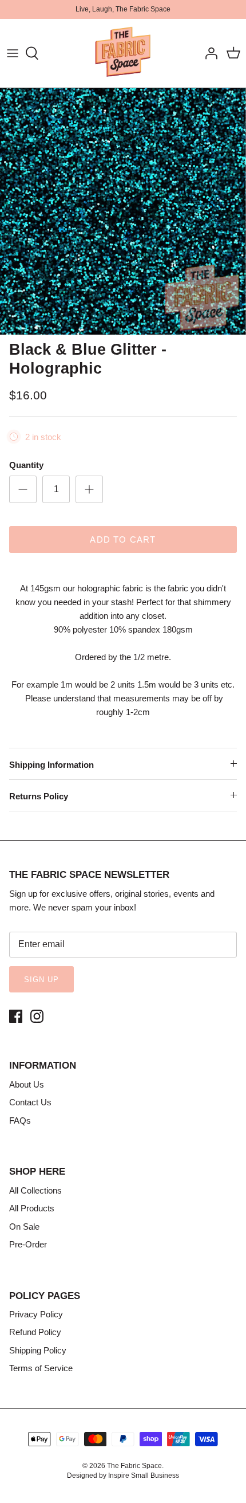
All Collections (35, 1190)
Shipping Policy (37, 1350)
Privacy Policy (36, 1314)
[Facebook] (15, 1016)
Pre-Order (28, 1244)
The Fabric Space (134, 1466)
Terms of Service (41, 1368)
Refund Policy (35, 1332)
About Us (26, 1084)
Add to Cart (123, 539)
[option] (123, 211)
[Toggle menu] (12, 53)
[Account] (208, 53)
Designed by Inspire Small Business (123, 1475)
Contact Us (30, 1102)
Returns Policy (38, 796)
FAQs (20, 1120)
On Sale (24, 1226)
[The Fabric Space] (123, 53)
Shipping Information (51, 765)
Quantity (26, 465)
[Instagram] (36, 1016)
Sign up (41, 979)
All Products (31, 1208)
